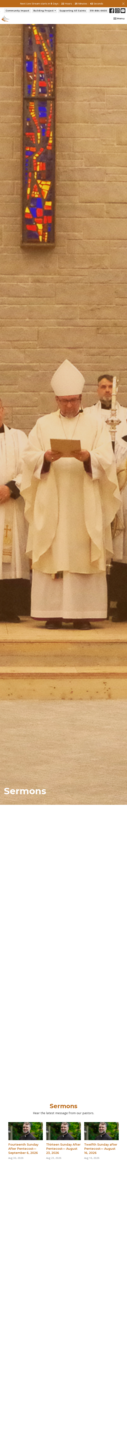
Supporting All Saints (73, 10)
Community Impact (17, 10)
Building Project (43, 10)
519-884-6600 (98, 10)
